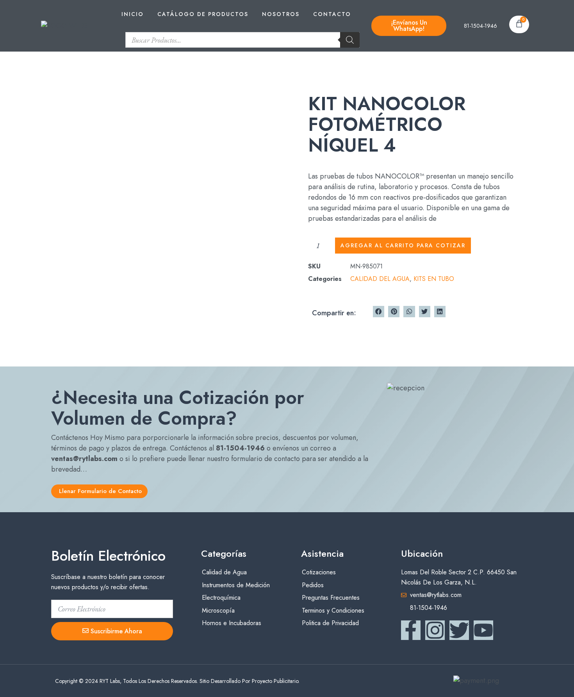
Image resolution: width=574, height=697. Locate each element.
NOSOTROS (280, 14)
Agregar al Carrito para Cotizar (402, 245)
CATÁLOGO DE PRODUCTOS (202, 14)
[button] (378, 311)
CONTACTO (332, 14)
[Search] (350, 40)
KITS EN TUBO (434, 278)
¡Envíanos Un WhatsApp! (409, 25)
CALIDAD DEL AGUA (380, 278)
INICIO (132, 14)
